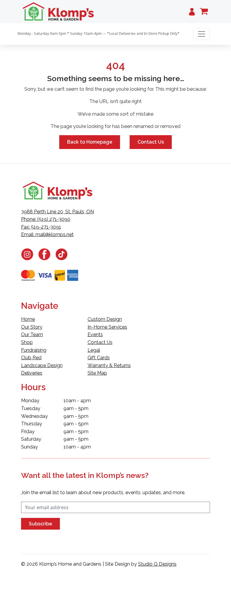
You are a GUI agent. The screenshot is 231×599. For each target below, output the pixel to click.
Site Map (97, 373)
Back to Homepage (89, 142)
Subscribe (40, 524)
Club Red (31, 357)
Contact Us (150, 142)
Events (95, 334)
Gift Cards (99, 357)
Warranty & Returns (109, 365)
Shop (27, 342)
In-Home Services (107, 327)
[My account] (192, 12)
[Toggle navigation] (201, 34)
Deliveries (31, 373)
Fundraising (33, 350)
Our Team (32, 334)
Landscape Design (42, 365)
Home (28, 319)
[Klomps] (58, 11)
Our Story (31, 327)
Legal (94, 350)
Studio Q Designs (157, 564)
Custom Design (105, 319)
